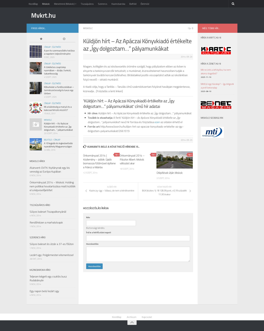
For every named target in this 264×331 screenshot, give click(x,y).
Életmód (145, 4)
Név (88, 217)
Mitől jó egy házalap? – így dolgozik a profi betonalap (217, 85)
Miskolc (46, 4)
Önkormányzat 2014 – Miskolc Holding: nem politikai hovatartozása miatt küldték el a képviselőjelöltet (52, 186)
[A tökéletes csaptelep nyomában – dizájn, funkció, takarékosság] (36, 68)
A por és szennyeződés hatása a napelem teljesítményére (59, 52)
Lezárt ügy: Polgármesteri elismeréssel (51, 255)
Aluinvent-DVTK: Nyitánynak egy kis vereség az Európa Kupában (50, 170)
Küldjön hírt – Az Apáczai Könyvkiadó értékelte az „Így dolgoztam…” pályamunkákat (58, 127)
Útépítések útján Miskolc (169, 173)
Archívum (131, 317)
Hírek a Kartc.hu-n (211, 37)
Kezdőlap (33, 4)
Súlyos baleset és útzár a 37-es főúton (52, 244)
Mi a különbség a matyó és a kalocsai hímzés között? (58, 108)
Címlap (47, 47)
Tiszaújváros (87, 4)
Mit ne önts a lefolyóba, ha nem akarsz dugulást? (216, 71)
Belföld (132, 4)
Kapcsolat (147, 317)
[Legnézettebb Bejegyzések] (41, 39)
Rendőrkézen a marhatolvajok (46, 222)
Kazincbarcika (118, 4)
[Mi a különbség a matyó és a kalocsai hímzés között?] (36, 108)
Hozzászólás (92, 243)
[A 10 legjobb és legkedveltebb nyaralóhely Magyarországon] (36, 144)
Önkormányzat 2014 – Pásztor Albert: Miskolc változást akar (132, 159)
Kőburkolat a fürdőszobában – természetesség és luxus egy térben (59, 90)
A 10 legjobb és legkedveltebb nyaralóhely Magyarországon (58, 145)
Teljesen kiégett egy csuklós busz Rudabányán (48, 278)
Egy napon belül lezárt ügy (44, 291)
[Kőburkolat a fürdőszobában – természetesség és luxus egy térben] (36, 88)
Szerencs (102, 4)
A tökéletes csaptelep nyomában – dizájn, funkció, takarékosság (57, 70)
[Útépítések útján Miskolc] (174, 159)
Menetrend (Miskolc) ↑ (65, 4)
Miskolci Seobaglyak (212, 118)
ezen (157, 122)
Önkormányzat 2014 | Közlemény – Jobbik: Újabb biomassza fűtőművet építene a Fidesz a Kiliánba (99, 161)
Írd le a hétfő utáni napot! (98, 232)
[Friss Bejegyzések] (64, 39)
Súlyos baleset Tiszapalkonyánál (48, 212)
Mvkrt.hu (43, 15)
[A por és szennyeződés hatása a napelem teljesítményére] (36, 51)
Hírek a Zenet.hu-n (211, 63)
